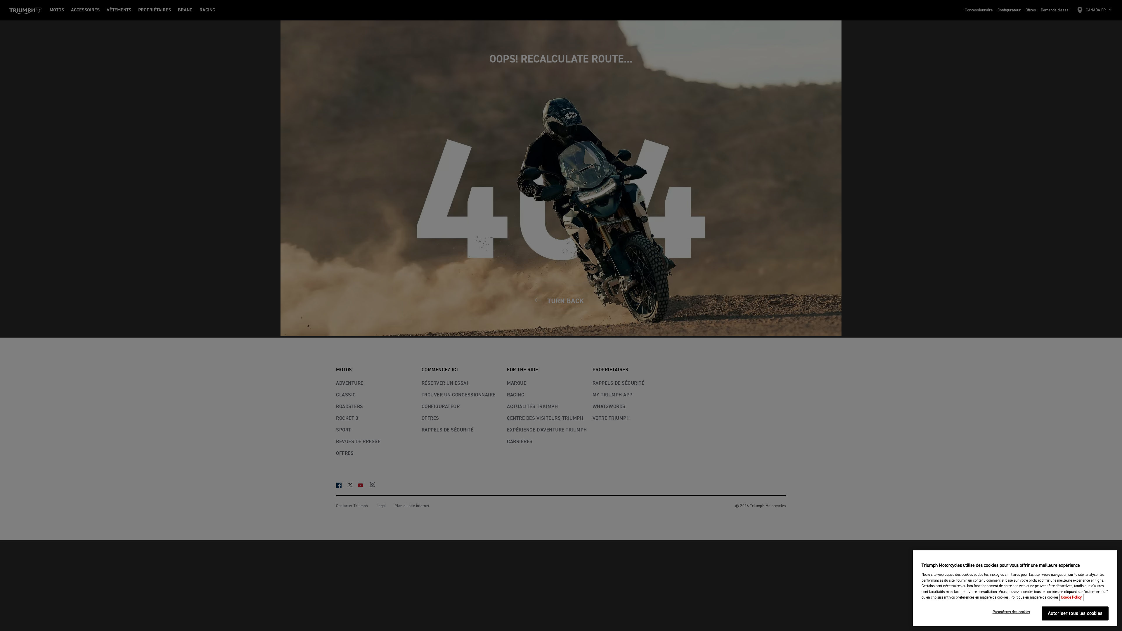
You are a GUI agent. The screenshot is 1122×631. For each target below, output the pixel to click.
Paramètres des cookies (1011, 612)
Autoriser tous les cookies (1075, 613)
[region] (1015, 588)
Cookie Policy (1071, 597)
